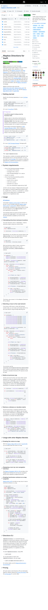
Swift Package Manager (13, 143)
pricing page (8, 574)
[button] (27, 102)
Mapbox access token (14, 202)
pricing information (21, 572)
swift (42, 33)
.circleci (5, 24)
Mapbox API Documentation (11, 162)
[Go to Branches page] (9, 15)
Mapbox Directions (16, 70)
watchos (34, 37)
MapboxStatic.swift (19, 88)
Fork (36, 5)
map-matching (40, 27)
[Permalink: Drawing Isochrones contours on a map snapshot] (2, 478)
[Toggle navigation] (2, 2)
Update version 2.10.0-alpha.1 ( (20, 21)
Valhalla (18, 81)
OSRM (12, 81)
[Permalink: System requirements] (2, 165)
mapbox (4, 6)
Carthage (25, 97)
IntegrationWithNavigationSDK (10, 31)
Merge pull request (11, 18)
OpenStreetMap (17, 78)
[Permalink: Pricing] (2, 568)
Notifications (28, 5)
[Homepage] (24, 2)
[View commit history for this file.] (29, 19)
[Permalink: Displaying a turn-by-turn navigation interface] (2, 468)
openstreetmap (42, 31)
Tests (5, 39)
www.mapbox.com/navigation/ (40, 23)
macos (34, 27)
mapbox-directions (36, 29)
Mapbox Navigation (22, 82)
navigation (35, 31)
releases (5, 217)
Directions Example (8, 29)
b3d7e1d (21, 18)
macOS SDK (16, 91)
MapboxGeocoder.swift (8, 88)
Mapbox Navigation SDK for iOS (10, 89)
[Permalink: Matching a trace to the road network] (2, 304)
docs (5, 42)
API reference (6, 200)
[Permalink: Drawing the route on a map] (2, 441)
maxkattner (4, 18)
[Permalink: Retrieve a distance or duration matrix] (2, 407)
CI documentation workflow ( (20, 24)
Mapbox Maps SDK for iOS (13, 444)
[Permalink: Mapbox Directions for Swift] (2, 57)
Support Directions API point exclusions (22, 34)
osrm (34, 33)
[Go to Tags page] (12, 15)
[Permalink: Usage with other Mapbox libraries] (2, 437)
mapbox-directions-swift (8, 8)
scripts (5, 44)
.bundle (5, 21)
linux (42, 25)
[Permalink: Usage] (2, 197)
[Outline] (29, 51)
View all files (15, 47)
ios (39, 25)
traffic (34, 35)
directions (35, 25)
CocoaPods (11, 109)
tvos (38, 35)
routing (38, 33)
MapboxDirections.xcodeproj (10, 34)
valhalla (42, 35)
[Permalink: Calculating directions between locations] (2, 220)
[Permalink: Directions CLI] (2, 535)
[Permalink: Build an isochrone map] (2, 375)
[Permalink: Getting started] (2, 94)
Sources (5, 37)
